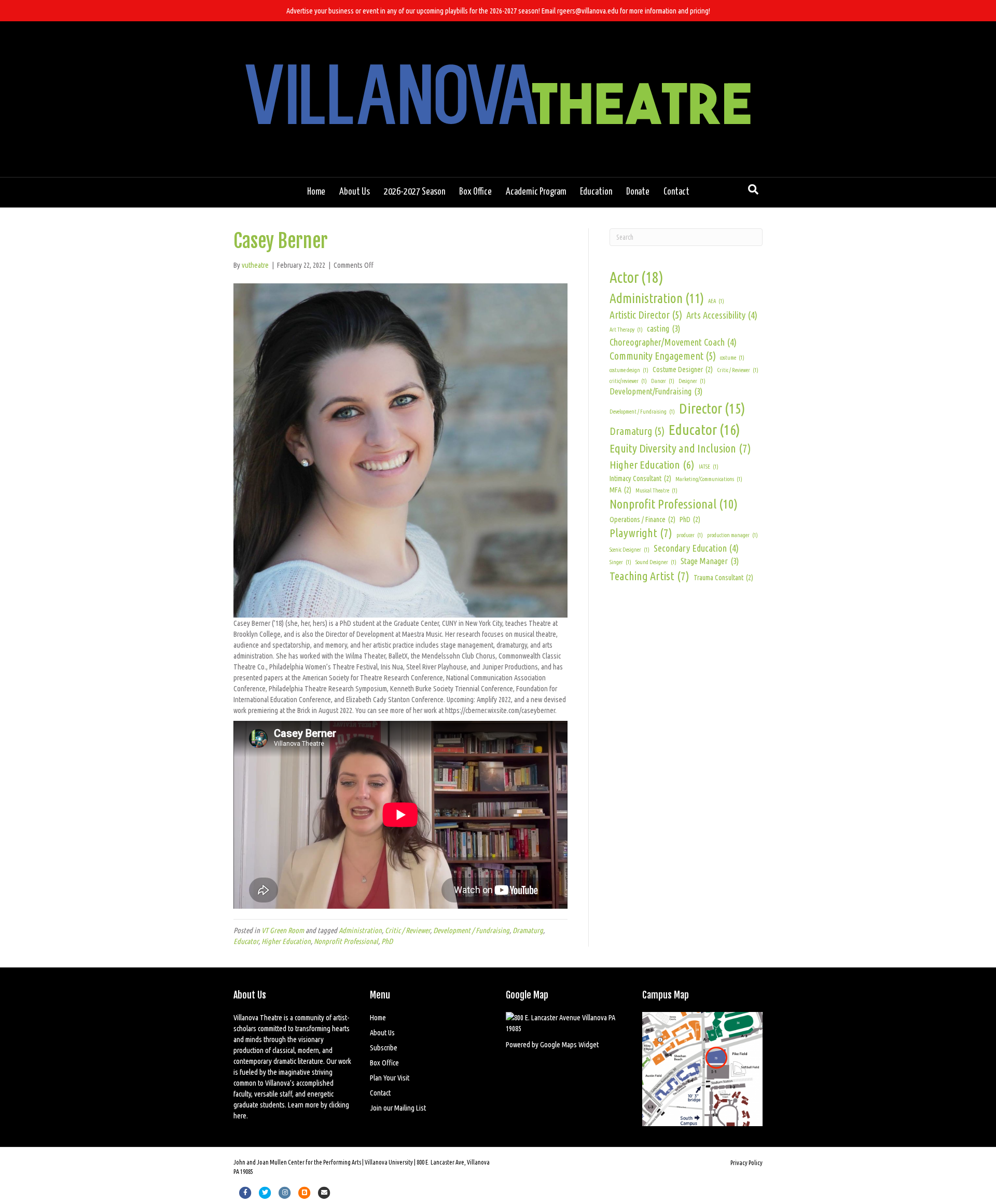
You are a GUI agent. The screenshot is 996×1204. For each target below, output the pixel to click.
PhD (387, 941)
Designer (692, 381)
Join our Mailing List (398, 1107)
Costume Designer (683, 369)
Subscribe (383, 1047)
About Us (354, 192)
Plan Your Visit (389, 1077)
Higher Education (286, 941)
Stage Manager (710, 561)
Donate (637, 192)
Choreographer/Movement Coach (673, 342)
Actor (636, 277)
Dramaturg (528, 930)
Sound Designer (655, 562)
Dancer (662, 381)
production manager (732, 535)
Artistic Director (646, 315)
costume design (629, 370)
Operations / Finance (642, 519)
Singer (620, 562)
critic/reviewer (628, 381)
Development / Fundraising (471, 930)
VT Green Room (282, 930)
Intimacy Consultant (640, 478)
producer (689, 535)
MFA (620, 490)
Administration (360, 930)
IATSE (708, 466)
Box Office (475, 192)
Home (316, 192)
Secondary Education (696, 548)
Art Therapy (626, 329)
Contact (676, 192)
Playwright (641, 532)
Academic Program (536, 192)
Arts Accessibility (721, 315)
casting (663, 328)
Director (712, 408)
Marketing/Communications (708, 479)
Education (596, 192)
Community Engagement (663, 356)
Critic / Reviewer (407, 930)
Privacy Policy (746, 1162)
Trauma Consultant (723, 577)
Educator (245, 941)
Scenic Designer (629, 549)
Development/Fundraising (656, 391)
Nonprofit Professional (346, 941)
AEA (716, 301)
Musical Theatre (656, 490)
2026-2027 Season (414, 192)
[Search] (753, 189)
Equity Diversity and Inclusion (680, 448)
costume (732, 357)
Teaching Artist (649, 575)
